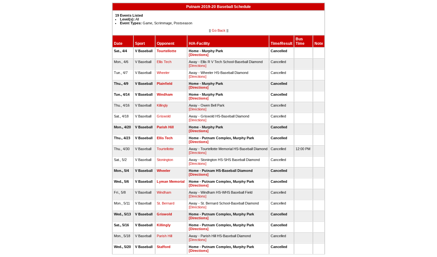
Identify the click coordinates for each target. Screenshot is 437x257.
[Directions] (199, 55)
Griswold (164, 116)
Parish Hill (165, 127)
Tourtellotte (166, 51)
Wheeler (163, 73)
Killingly (162, 105)
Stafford (164, 247)
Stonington (165, 160)
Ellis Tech (164, 62)
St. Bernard (165, 203)
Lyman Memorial (171, 181)
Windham (165, 94)
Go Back (219, 30)
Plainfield (164, 83)
